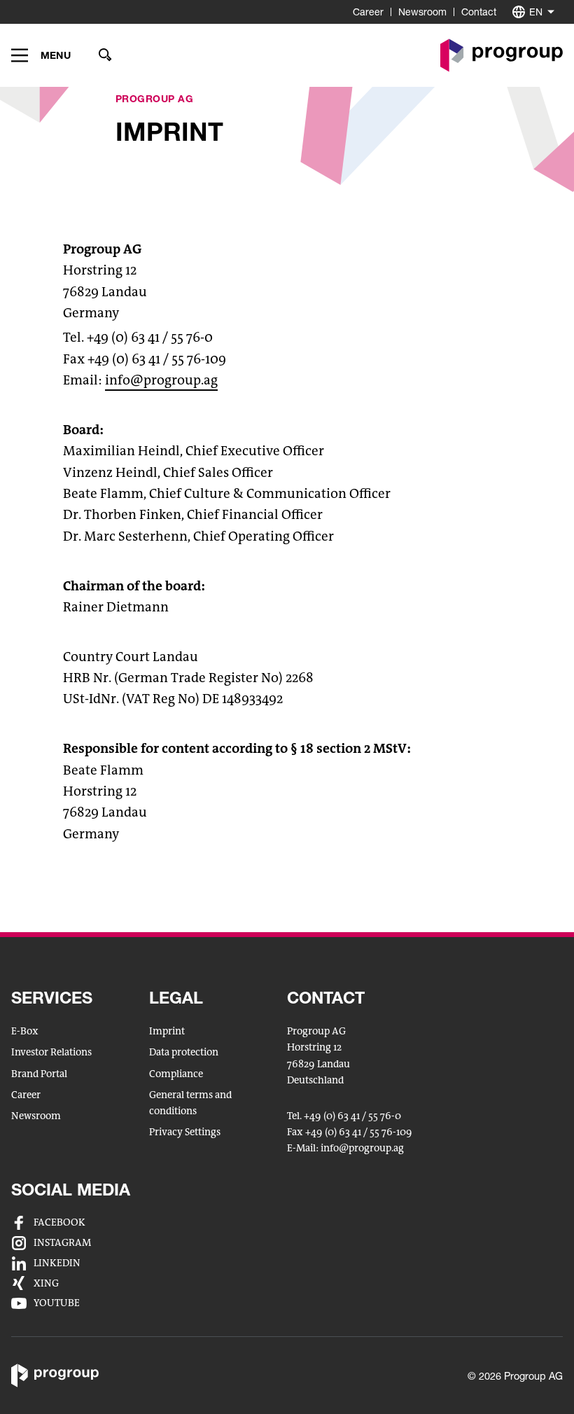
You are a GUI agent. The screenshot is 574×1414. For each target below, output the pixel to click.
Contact (478, 12)
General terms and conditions (190, 1103)
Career (368, 12)
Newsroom (422, 12)
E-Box (24, 1031)
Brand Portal (39, 1074)
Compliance (176, 1074)
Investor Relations (51, 1052)
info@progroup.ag (161, 380)
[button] (41, 55)
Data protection (183, 1052)
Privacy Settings (184, 1132)
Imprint (167, 1031)
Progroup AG (154, 98)
